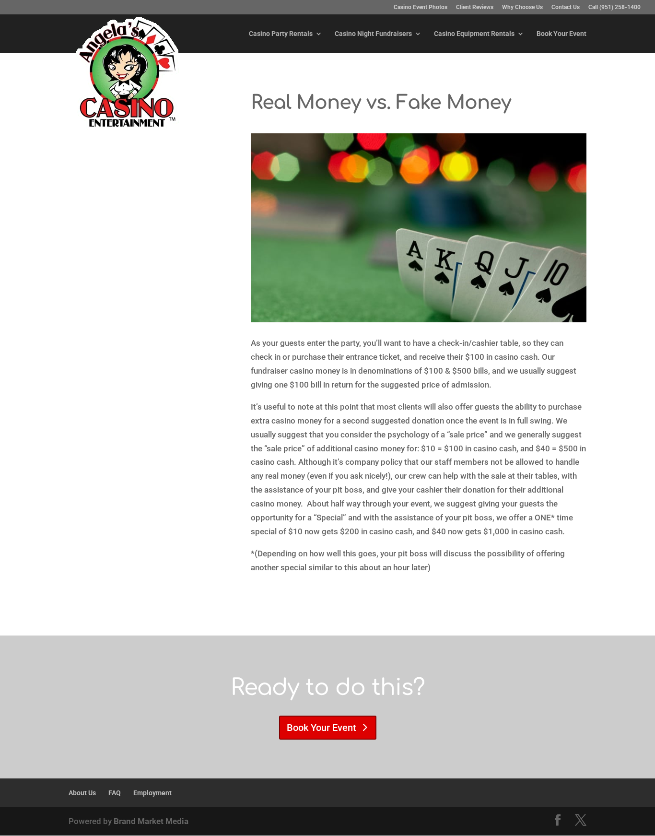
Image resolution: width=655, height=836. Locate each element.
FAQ (114, 793)
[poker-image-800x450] (418, 319)
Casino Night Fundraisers (373, 33)
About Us (82, 793)
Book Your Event (561, 33)
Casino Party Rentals (281, 33)
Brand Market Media (151, 821)
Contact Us (565, 7)
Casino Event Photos (420, 7)
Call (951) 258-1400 (614, 7)
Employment (152, 793)
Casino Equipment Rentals (474, 33)
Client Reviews (474, 7)
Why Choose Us (522, 7)
